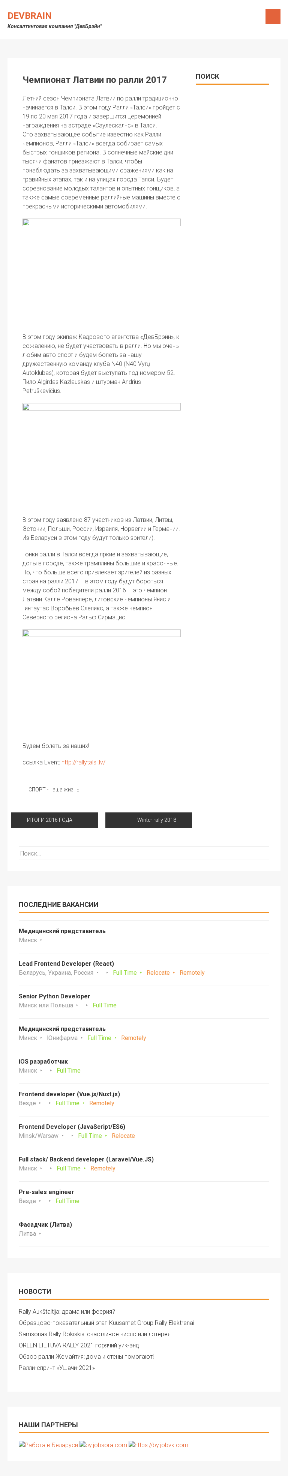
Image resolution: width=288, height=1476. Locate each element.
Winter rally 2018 (156, 820)
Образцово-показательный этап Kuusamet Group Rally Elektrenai (106, 1322)
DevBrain (30, 15)
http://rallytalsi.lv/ (83, 762)
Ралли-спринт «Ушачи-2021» (57, 1367)
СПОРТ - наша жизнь (54, 790)
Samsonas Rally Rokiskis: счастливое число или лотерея (95, 1334)
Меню (273, 16)
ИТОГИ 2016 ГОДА (49, 820)
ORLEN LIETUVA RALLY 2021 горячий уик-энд (79, 1345)
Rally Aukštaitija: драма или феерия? (67, 1311)
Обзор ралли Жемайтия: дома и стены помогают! (86, 1356)
